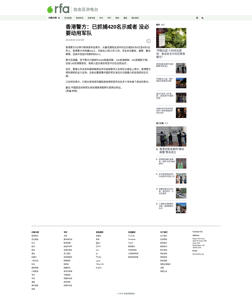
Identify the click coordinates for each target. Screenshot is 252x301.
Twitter (130, 243)
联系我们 (163, 243)
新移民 (66, 264)
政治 (33, 250)
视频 (117, 18)
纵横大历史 (68, 285)
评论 (101, 18)
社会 (33, 264)
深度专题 (91, 18)
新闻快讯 (79, 18)
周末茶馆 (67, 282)
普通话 (98, 236)
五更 (65, 236)
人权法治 (35, 261)
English (99, 268)
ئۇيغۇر (98, 261)
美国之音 (163, 271)
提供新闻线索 (133, 257)
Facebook (132, 239)
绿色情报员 (68, 257)
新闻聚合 (131, 246)
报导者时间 (68, 239)
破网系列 (163, 246)
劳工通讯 (67, 253)
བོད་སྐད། (98, 257)
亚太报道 (68, 18)
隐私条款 (163, 253)
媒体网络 (35, 268)
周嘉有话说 (68, 278)
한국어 (98, 246)
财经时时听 (68, 246)
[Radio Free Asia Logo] (72, 8)
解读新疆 (67, 243)
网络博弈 (67, 261)
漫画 (125, 18)
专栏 (109, 18)
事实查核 (135, 18)
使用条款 (163, 257)
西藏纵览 (67, 268)
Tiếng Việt (100, 264)
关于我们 (163, 236)
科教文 (34, 257)
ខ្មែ (97, 253)
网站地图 (163, 261)
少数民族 (35, 271)
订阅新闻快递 (133, 253)
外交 (33, 243)
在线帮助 (163, 239)
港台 (33, 253)
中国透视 (67, 275)
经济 (33, 246)
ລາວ (97, 250)
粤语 (97, 239)
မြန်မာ (98, 243)
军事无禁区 (68, 250)
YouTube (131, 236)
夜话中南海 (68, 271)
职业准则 (163, 250)
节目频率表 (132, 250)
